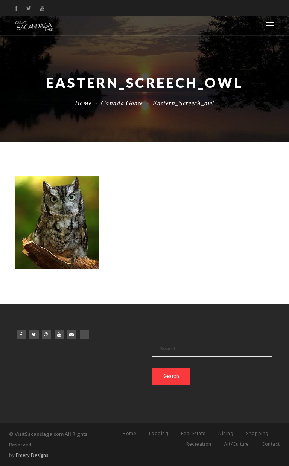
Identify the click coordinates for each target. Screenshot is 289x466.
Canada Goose (122, 103)
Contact (271, 444)
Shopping (257, 434)
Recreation (198, 444)
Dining (225, 434)
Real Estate (193, 434)
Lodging (159, 434)
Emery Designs (32, 455)
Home (83, 103)
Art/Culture (236, 444)
